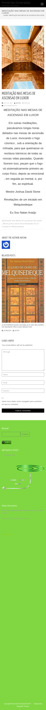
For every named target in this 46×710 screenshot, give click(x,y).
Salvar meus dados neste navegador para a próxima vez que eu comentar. (22, 402)
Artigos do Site (9, 455)
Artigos (27, 103)
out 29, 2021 (8, 103)
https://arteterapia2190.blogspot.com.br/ (15, 518)
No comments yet (10, 106)
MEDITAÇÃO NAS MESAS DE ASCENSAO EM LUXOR (21, 221)
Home (6, 15)
